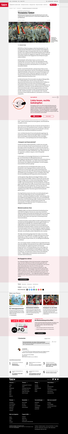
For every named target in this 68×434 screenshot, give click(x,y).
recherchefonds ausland (51, 389)
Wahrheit (11, 396)
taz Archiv (49, 407)
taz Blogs (49, 402)
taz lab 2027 (37, 408)
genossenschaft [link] (50, 1)
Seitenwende (52, 427)
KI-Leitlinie (56, 426)
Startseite (10, 8)
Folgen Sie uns (49, 379)
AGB (49, 427)
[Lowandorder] (19, 349)
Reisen (10, 417)
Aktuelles (36, 385)
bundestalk (11, 402)
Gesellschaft (11, 388)
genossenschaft (50, 386)
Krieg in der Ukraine (25, 391)
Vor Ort (36, 404)
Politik (10, 385)
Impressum (46, 427)
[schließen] (58, 97)
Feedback (24, 416)
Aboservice (24, 418)
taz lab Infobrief (25, 407)
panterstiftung (50, 391)
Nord (10, 394)
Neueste (46, 338)
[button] (58, 5)
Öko (10, 386)
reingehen (11, 410)
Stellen (36, 389)
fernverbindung (12, 404)
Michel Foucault (25, 393)
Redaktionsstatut (42, 426)
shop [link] (19, 1)
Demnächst (37, 402)
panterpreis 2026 (50, 393)
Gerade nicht (54, 97)
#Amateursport (29, 284)
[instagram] (58, 379)
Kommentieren (24, 287)
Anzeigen (11, 421)
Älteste (49, 338)
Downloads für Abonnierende (27, 421)
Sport (14, 8)
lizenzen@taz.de (16, 427)
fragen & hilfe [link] (22, 1)
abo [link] (46, 1)
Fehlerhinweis (30, 287)
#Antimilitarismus (35, 284)
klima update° (11, 405)
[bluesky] (55, 379)
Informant (37, 427)
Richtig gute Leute (25, 389)
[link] (15, 5)
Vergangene (37, 407)
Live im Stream (37, 405)
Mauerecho (11, 407)
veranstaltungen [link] (14, 1)
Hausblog (36, 386)
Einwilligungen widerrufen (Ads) (40, 429)
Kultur (10, 389)
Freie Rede (11, 408)
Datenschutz (41, 427)
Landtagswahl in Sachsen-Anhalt (27, 386)
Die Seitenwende (38, 388)
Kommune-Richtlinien (50, 426)
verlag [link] (10, 1)
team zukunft (24, 402)
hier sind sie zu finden (29, 344)
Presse (36, 391)
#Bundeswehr (24, 284)
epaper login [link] (56, 1)
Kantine (10, 418)
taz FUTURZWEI (50, 404)
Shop (10, 420)
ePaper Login (24, 420)
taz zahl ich (49, 388)
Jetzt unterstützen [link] (23, 279)
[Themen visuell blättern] (48, 5)
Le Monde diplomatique (51, 406)
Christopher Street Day (26, 388)
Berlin (10, 393)
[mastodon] (53, 379)
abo (48, 385)
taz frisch (23, 404)
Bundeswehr (19, 8)
